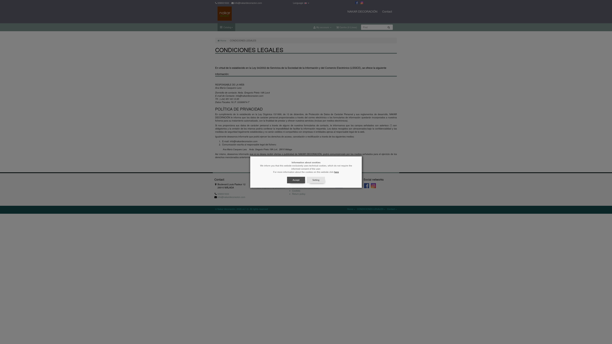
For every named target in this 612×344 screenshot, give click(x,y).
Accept (296, 180)
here (336, 172)
